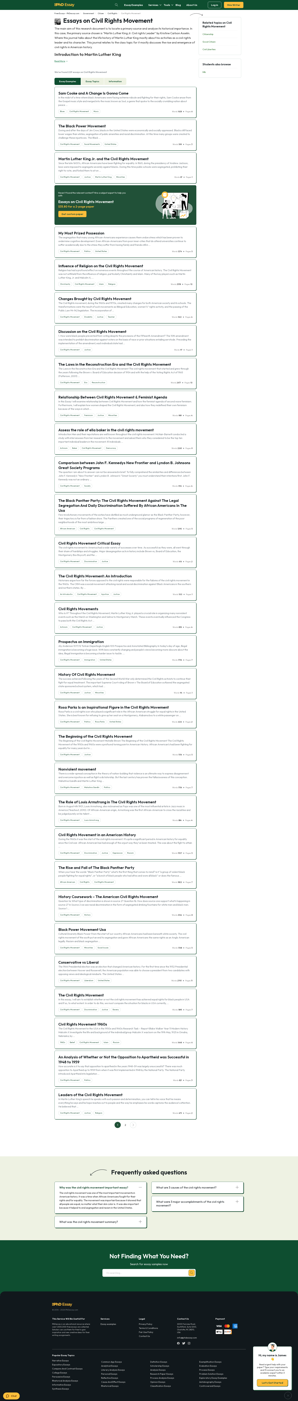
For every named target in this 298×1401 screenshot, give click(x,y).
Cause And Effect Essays (113, 1382)
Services (153, 4)
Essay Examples (133, 4)
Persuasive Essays (61, 1376)
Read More (59, 61)
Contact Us (144, 1336)
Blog (178, 4)
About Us (191, 4)
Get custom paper (72, 214)
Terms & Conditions (148, 1328)
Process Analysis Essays (162, 1378)
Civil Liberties (209, 49)
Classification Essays (160, 1386)
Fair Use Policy (146, 1332)
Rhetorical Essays (110, 1386)
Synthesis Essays (60, 1388)
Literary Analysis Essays (113, 1370)
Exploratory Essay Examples (213, 1378)
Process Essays (207, 1370)
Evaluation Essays (208, 1365)
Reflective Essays (109, 1378)
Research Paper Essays (161, 1374)
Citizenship (208, 34)
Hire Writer (233, 4)
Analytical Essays (109, 1365)
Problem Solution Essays (211, 1374)
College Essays (59, 1372)
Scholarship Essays (159, 1365)
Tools (167, 4)
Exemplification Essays (210, 1361)
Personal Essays (109, 1374)
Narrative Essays (60, 1360)
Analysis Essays (158, 1370)
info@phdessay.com (187, 1337)
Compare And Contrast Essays (67, 1368)
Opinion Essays (157, 1382)
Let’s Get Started (272, 1382)
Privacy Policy (145, 1324)
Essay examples (108, 1324)
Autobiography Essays (210, 1382)
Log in (214, 4)
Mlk (204, 72)
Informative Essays (61, 1384)
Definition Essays (158, 1361)
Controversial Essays (209, 1386)
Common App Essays (111, 1361)
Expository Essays (61, 1364)
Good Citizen (209, 41)
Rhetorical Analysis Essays (65, 1380)
